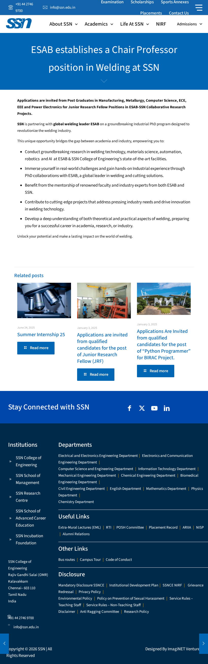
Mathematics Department (166, 488)
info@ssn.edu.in (26, 627)
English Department (125, 488)
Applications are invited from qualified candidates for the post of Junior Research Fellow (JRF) (102, 348)
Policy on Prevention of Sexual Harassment (130, 598)
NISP (200, 527)
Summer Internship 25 (41, 334)
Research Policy (136, 611)
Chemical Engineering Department (148, 475)
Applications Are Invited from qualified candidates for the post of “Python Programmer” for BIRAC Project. (163, 344)
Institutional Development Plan (133, 585)
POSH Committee (130, 527)
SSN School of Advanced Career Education (31, 518)
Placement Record (163, 527)
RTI (108, 527)
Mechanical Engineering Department (87, 475)
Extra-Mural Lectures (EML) (79, 527)
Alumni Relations (76, 534)
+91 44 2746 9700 (21, 618)
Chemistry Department (76, 502)
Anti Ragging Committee (99, 611)
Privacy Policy (90, 592)
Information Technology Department (167, 469)
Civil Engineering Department (81, 488)
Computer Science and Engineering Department (95, 469)
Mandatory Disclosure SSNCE (81, 585)
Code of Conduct (119, 559)
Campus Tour (90, 559)
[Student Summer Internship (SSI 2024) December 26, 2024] (4, 644)
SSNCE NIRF (172, 585)
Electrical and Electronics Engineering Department (98, 455)
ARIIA (187, 527)
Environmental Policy (75, 598)
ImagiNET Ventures (185, 649)
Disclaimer (66, 611)
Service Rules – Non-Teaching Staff (113, 605)
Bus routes (66, 559)
